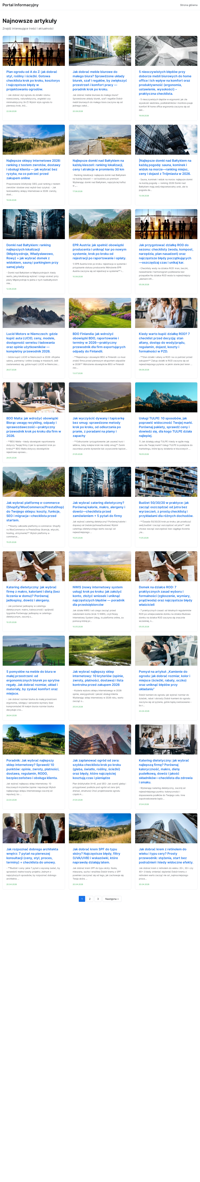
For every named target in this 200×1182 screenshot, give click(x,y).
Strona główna (189, 5)
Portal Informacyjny (20, 5)
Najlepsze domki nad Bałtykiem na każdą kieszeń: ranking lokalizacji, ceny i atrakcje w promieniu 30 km (98, 165)
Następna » (112, 898)
